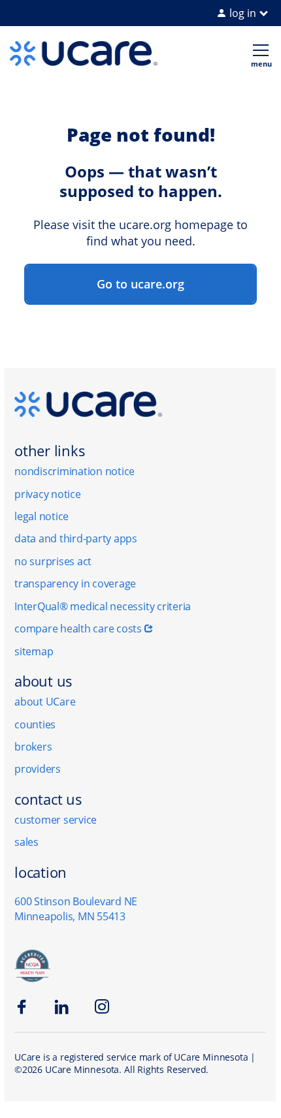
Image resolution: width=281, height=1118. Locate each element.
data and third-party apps (75, 538)
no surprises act (52, 561)
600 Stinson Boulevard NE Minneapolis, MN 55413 (75, 909)
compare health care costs (78, 628)
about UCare (44, 701)
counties (35, 724)
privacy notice (47, 494)
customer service (55, 820)
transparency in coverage (75, 583)
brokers (33, 746)
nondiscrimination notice (74, 471)
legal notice (41, 516)
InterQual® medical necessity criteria (102, 606)
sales (26, 842)
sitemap (33, 651)
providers (37, 769)
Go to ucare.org (140, 284)
